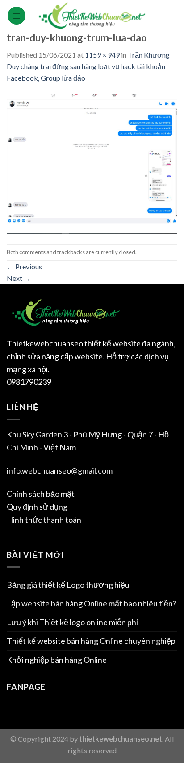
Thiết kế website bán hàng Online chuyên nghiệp (91, 641)
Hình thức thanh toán (44, 519)
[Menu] (16, 16)
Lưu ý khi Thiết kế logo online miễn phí (72, 622)
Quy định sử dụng (37, 506)
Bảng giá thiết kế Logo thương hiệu (68, 585)
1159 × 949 (102, 54)
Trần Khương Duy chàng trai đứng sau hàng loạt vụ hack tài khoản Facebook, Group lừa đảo (88, 66)
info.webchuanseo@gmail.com (60, 470)
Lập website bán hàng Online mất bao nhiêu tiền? (91, 603)
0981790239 (29, 382)
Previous (24, 266)
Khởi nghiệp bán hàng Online (57, 659)
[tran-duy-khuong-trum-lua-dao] (92, 163)
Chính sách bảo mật (41, 494)
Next (19, 278)
